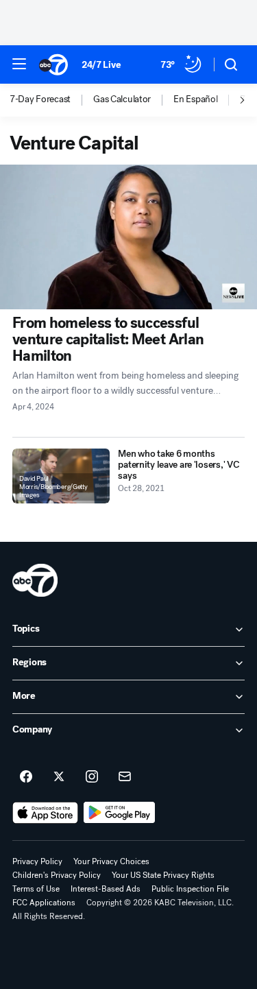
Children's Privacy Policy (56, 875)
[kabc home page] (35, 580)
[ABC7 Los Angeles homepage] (53, 64)
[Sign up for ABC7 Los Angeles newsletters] (124, 777)
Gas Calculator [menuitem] (122, 99)
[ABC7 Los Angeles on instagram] (92, 777)
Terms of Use (36, 889)
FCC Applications (43, 902)
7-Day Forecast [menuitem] (40, 99)
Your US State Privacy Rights (163, 875)
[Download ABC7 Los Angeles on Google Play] (120, 813)
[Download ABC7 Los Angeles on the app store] (45, 813)
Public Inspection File (190, 889)
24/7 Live (101, 64)
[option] (51, 100)
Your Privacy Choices (111, 861)
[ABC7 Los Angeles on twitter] (59, 777)
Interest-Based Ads (105, 889)
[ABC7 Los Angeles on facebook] (26, 777)
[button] (19, 64)
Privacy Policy (37, 861)
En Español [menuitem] (195, 99)
